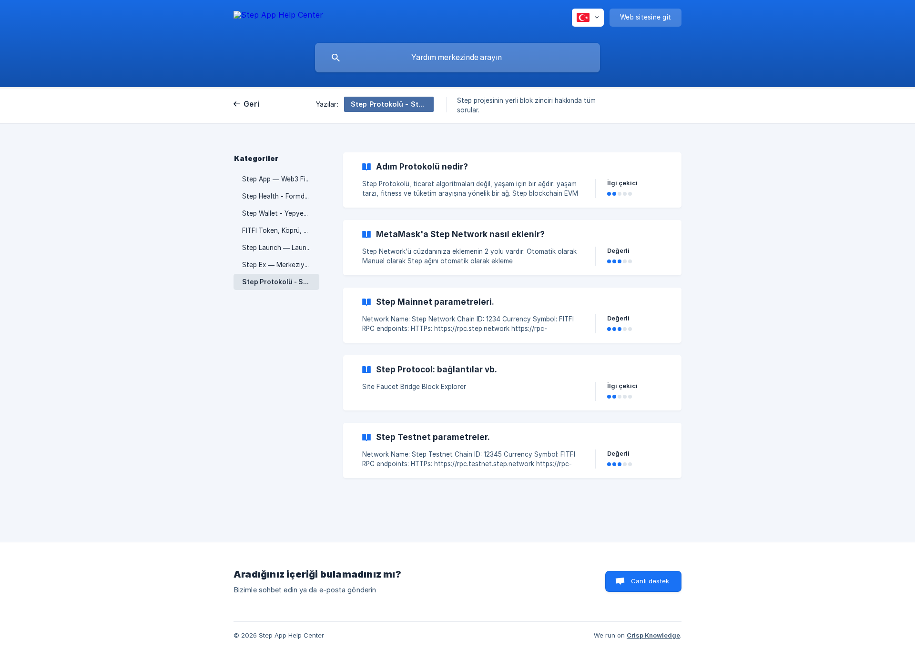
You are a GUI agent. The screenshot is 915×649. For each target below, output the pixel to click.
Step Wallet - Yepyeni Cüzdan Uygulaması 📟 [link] (280, 213)
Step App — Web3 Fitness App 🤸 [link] (280, 179)
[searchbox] (457, 57)
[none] (278, 19)
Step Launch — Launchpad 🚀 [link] (280, 247)
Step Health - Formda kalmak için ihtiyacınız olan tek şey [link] (280, 196)
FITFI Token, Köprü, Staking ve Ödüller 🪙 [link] (280, 230)
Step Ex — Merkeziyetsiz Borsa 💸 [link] (280, 265)
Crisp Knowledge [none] (653, 635)
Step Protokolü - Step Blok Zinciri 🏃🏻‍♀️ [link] (280, 282)
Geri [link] (251, 104)
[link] (512, 180)
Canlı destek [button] (650, 581)
